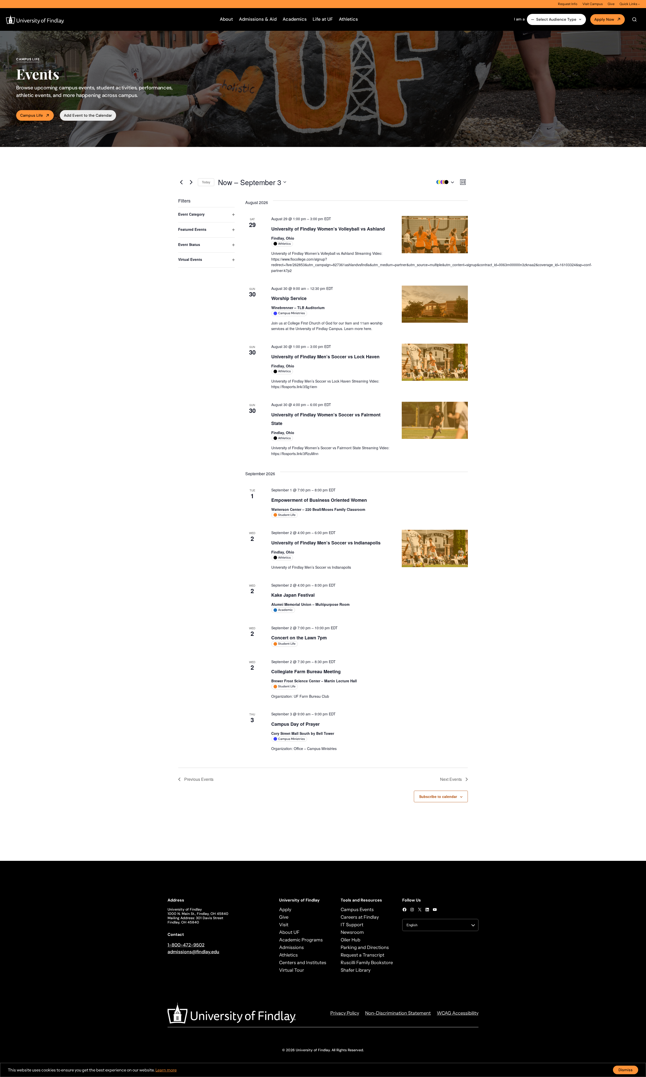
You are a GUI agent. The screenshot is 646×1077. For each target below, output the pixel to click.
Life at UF (323, 19)
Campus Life (31, 115)
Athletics (348, 19)
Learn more (166, 1069)
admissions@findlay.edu (193, 952)
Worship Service (289, 298)
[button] (444, 182)
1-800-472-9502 (186, 945)
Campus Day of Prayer (295, 724)
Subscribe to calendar (438, 796)
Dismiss (625, 1069)
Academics (295, 19)
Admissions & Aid (258, 19)
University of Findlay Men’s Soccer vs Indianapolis (326, 542)
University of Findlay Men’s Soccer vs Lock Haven (325, 356)
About (226, 19)
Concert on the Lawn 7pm (299, 637)
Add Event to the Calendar (88, 115)
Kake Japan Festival (293, 595)
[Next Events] (191, 182)
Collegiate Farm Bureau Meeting (306, 671)
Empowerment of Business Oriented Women (319, 500)
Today (206, 182)
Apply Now (604, 19)
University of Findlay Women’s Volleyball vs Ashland (328, 229)
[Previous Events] (181, 182)
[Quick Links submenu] (639, 4)
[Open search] (634, 19)
